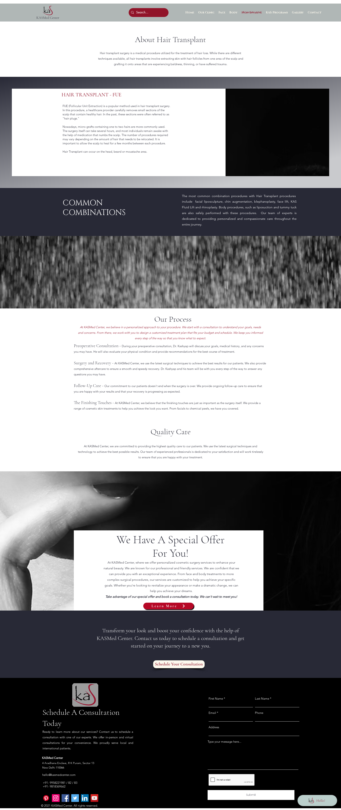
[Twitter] (75, 798)
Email (212, 712)
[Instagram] (56, 798)
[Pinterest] (46, 798)
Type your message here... (224, 741)
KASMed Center (47, 17)
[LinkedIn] (85, 798)
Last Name (262, 698)
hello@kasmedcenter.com (59, 775)
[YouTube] (94, 798)
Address (214, 727)
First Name (216, 698)
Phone (259, 712)
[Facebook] (65, 798)
